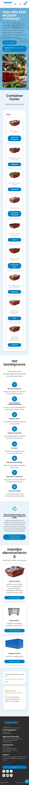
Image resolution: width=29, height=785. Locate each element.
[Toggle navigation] (15, 4)
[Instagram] (7, 771)
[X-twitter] (11, 771)
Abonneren (14, 767)
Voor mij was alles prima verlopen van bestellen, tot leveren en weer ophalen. (12, 696)
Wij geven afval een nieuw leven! (10, 750)
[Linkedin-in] (3, 775)
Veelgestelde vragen (7, 741)
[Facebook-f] (3, 771)
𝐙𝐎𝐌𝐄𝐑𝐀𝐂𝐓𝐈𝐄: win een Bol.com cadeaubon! (14, 49)
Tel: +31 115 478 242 (9, 42)
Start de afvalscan (6, 751)
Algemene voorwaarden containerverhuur (12, 738)
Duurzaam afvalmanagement (9, 748)
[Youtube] (7, 775)
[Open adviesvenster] (27, 781)
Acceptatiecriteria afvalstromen (9, 740)
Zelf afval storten (6, 747)
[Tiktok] (11, 775)
